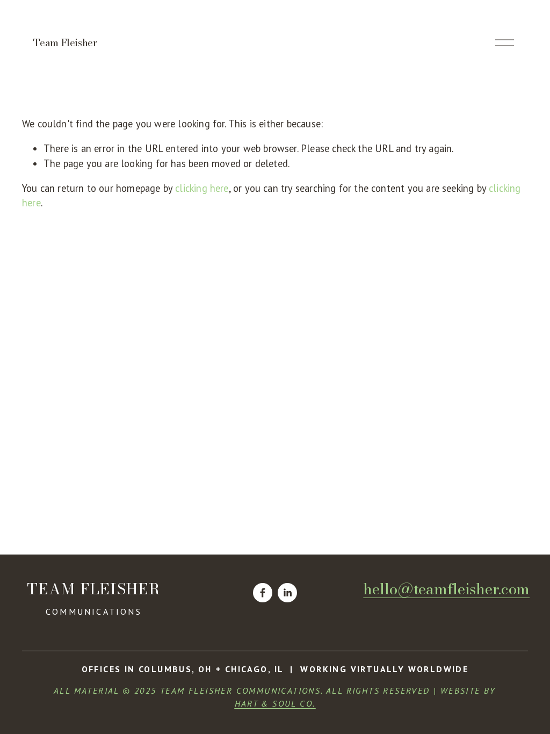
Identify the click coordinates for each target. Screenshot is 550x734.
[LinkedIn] (287, 592)
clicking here (201, 188)
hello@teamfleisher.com (446, 589)
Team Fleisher (65, 42)
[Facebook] (262, 592)
